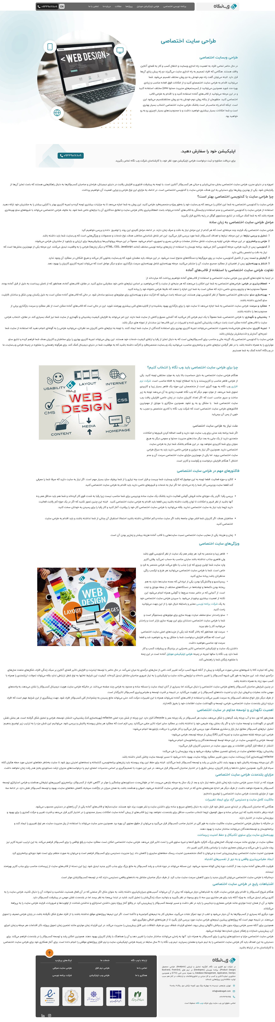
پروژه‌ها (129, 6)
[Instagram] (49, 1015)
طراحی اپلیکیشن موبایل (148, 6)
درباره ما (107, 6)
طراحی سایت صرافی (62, 968)
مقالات (118, 6)
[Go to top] (49, 953)
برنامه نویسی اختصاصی (174, 6)
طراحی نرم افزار (102, 968)
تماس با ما (93, 6)
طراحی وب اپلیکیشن (99, 975)
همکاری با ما (141, 975)
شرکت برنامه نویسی (207, 604)
